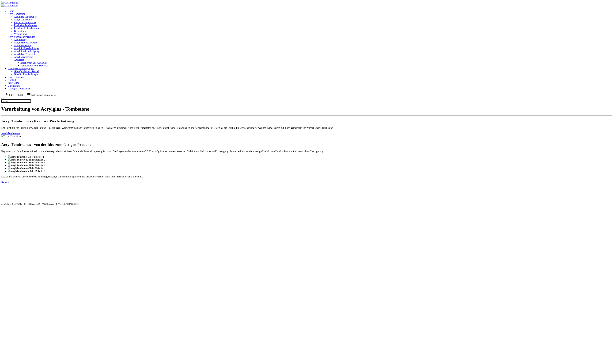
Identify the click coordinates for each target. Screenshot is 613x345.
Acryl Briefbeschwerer (25, 42)
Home (11, 11)
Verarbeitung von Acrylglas (34, 65)
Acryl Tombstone (16, 13)
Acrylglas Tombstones (25, 16)
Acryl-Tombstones (10, 133)
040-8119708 (16, 95)
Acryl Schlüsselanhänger (26, 48)
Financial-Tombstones (25, 22)
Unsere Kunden (16, 77)
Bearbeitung (20, 31)
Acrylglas (19, 59)
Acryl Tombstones (23, 19)
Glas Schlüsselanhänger (26, 74)
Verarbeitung (20, 34)
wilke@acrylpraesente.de (43, 95)
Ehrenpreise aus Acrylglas (33, 62)
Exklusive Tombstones (25, 25)
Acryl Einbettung (22, 45)
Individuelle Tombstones (26, 28)
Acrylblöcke (20, 39)
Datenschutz (14, 85)
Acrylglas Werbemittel (25, 54)
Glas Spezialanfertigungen (21, 68)
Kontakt (12, 80)
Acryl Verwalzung (23, 57)
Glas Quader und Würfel (26, 71)
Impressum (13, 82)
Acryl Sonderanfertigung (26, 51)
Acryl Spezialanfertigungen (21, 36)
